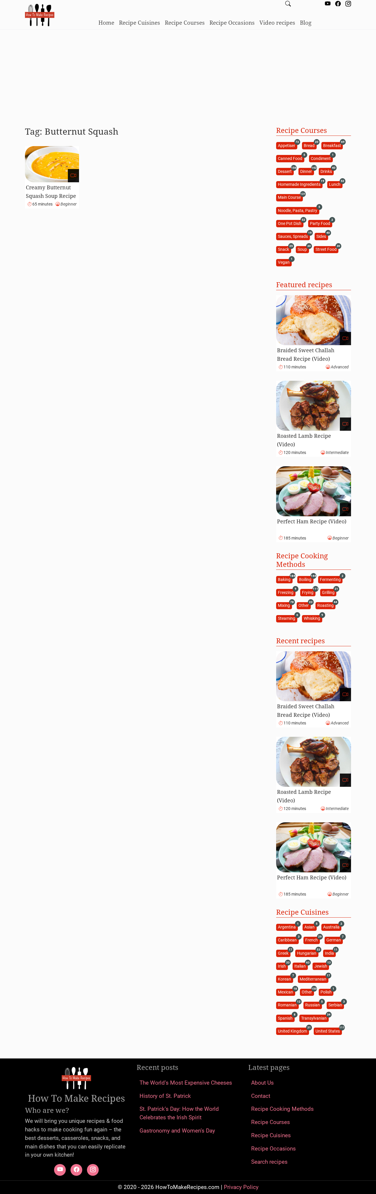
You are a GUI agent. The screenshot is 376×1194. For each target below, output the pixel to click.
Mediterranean (314, 979)
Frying (308, 592)
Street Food (326, 249)
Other (304, 605)
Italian (301, 966)
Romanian (288, 1005)
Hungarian (307, 953)
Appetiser (287, 145)
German (334, 940)
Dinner (307, 171)
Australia (332, 927)
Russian (313, 1005)
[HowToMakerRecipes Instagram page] (348, 4)
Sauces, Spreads (294, 236)
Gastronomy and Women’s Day (177, 1130)
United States (328, 1031)
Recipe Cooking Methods (282, 1109)
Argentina (288, 927)
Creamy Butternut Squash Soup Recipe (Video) (51, 196)
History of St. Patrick (165, 1096)
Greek (284, 953)
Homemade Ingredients (300, 184)
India (330, 953)
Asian (310, 927)
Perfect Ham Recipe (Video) (311, 521)
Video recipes (277, 22)
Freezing (286, 592)
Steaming (287, 618)
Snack (284, 249)
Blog (305, 22)
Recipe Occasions (232, 22)
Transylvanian (314, 1018)
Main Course (290, 197)
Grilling (329, 592)
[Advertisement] (188, 75)
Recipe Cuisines (139, 22)
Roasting (326, 605)
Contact (260, 1096)
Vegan (284, 262)
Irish (283, 966)
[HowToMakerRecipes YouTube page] (327, 4)
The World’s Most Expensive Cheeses (186, 1082)
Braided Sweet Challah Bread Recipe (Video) (305, 354)
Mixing (285, 605)
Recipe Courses (185, 22)
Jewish (321, 966)
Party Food (321, 223)
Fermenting (331, 579)
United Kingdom (293, 1031)
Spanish (286, 1018)
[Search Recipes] (288, 4)
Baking (285, 579)
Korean (285, 979)
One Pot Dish (290, 223)
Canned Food (291, 158)
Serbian (336, 1005)
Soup (303, 249)
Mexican (286, 992)
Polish (326, 992)
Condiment (322, 158)
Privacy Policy (241, 1187)
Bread (310, 145)
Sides (322, 236)
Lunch (335, 184)
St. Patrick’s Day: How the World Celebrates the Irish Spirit (179, 1113)
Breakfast (333, 145)
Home (106, 22)
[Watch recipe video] (73, 175)
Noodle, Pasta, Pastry (298, 210)
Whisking (313, 618)
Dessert (285, 171)
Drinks (327, 171)
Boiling (306, 579)
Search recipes (269, 1161)
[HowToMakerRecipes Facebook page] (338, 4)
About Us (262, 1082)
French (312, 940)
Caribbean (288, 940)
